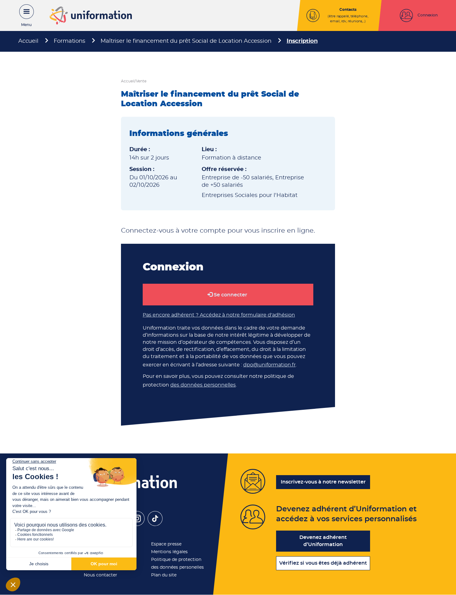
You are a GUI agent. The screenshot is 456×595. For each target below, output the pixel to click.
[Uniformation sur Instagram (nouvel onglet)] (137, 524)
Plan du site (164, 575)
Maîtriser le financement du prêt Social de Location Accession (186, 41)
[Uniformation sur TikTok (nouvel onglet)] (155, 524)
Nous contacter (100, 575)
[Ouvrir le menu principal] (23, 15)
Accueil (28, 41)
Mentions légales (169, 552)
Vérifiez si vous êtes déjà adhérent (323, 563)
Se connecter (230, 294)
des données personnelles (203, 385)
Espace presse (166, 544)
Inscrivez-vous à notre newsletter (323, 481)
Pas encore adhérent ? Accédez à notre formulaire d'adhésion (219, 315)
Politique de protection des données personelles (177, 564)
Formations (69, 41)
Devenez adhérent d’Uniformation (323, 541)
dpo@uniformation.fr (269, 364)
